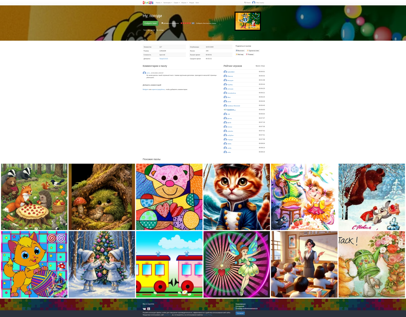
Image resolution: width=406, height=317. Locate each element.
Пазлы (158, 2)
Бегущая (230, 80)
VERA (229, 144)
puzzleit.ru (167, 315)
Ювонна (230, 76)
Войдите (146, 89)
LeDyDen (230, 135)
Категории (167, 2)
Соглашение (240, 306)
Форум (191, 2)
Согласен (240, 313)
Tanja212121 (163, 58)
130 (228, 114)
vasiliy (229, 148)
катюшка (230, 89)
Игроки (184, 2)
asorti (229, 101)
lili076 (229, 123)
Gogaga (230, 139)
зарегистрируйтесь (158, 89)
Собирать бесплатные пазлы (206, 23)
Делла (229, 118)
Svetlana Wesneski (233, 106)
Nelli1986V (231, 72)
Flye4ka (230, 84)
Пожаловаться (241, 304)
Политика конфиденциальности (247, 308)
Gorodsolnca (231, 93)
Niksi (228, 97)
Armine (229, 127)
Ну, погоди (160, 30)
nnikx (229, 152)
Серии (176, 2)
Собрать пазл (151, 23)
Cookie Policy (207, 315)
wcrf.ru (148, 73)
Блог (197, 2)
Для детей (151, 30)
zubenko (230, 131)
